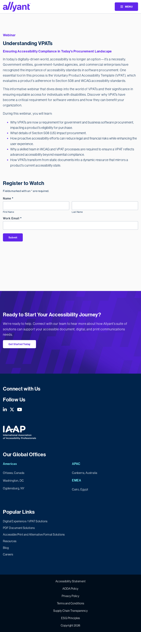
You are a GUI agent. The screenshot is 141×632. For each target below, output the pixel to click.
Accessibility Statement (70, 581)
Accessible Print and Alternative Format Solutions (34, 534)
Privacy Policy (70, 596)
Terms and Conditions (70, 603)
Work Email (12, 218)
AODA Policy (70, 588)
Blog (6, 548)
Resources (10, 541)
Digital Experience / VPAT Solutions (25, 521)
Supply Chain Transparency (70, 610)
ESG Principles (70, 618)
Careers (8, 554)
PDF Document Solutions (19, 528)
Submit (12, 237)
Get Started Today (19, 344)
